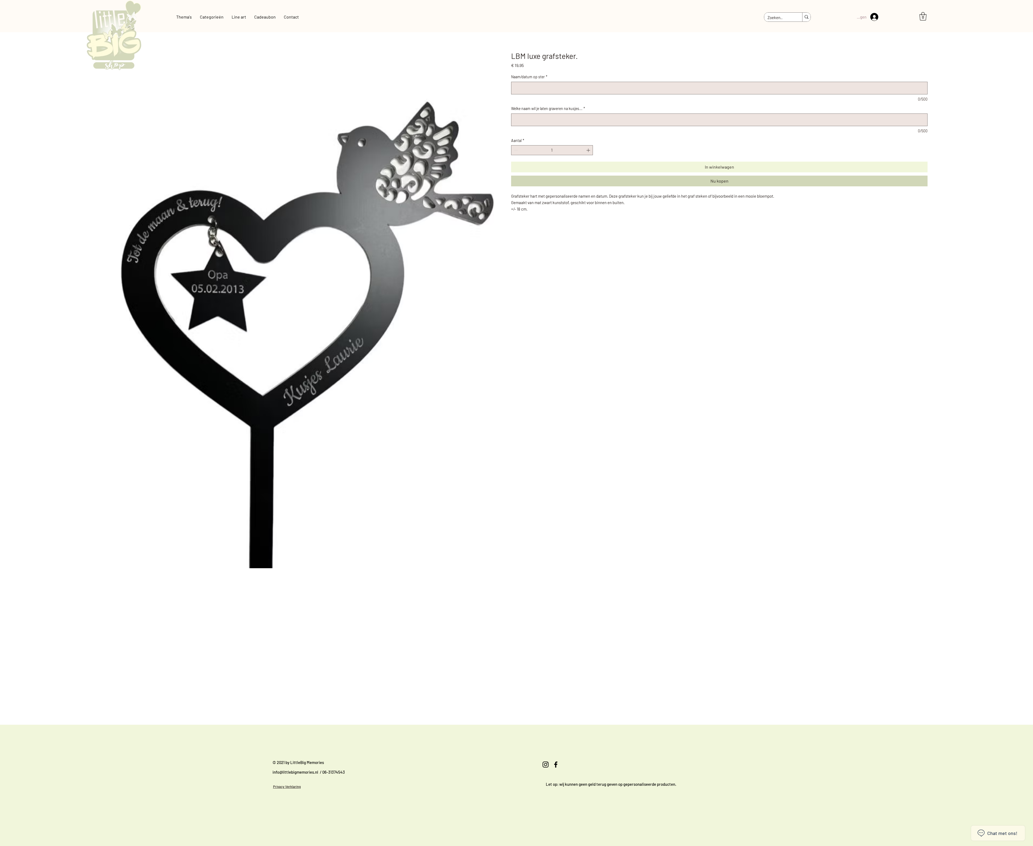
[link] (922, 16)
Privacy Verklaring (287, 786)
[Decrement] (515, 150)
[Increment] (588, 150)
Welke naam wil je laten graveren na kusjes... (548, 108)
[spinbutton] (552, 150)
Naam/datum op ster (529, 76)
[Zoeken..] (806, 17)
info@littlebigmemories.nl (295, 772)
